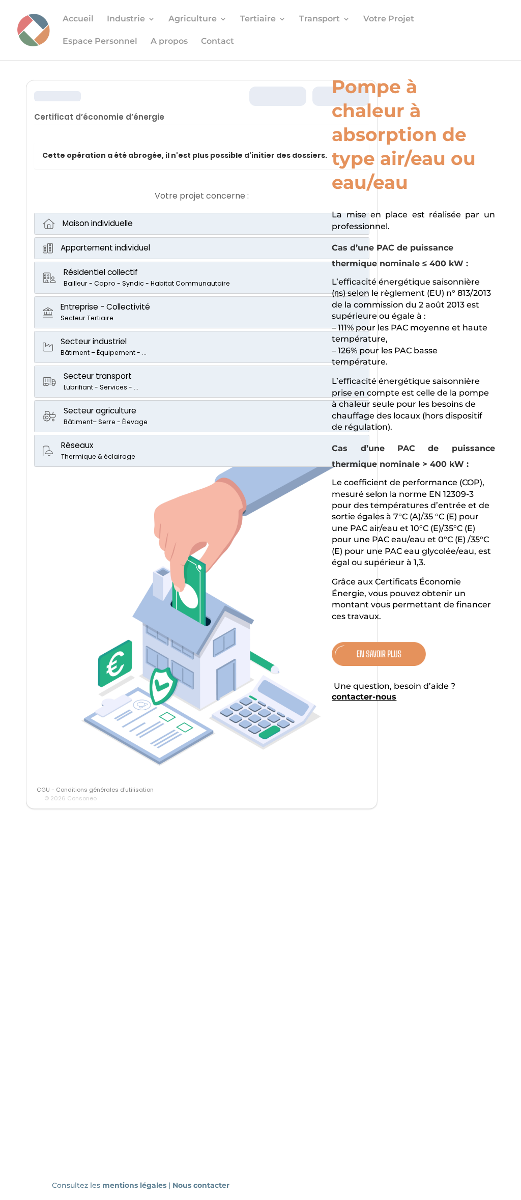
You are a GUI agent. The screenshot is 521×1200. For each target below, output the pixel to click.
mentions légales (135, 1185)
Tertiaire (258, 19)
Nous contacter (200, 1185)
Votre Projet (388, 19)
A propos (169, 42)
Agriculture (192, 19)
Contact (217, 42)
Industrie (126, 19)
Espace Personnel (100, 42)
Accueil (78, 19)
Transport (319, 19)
